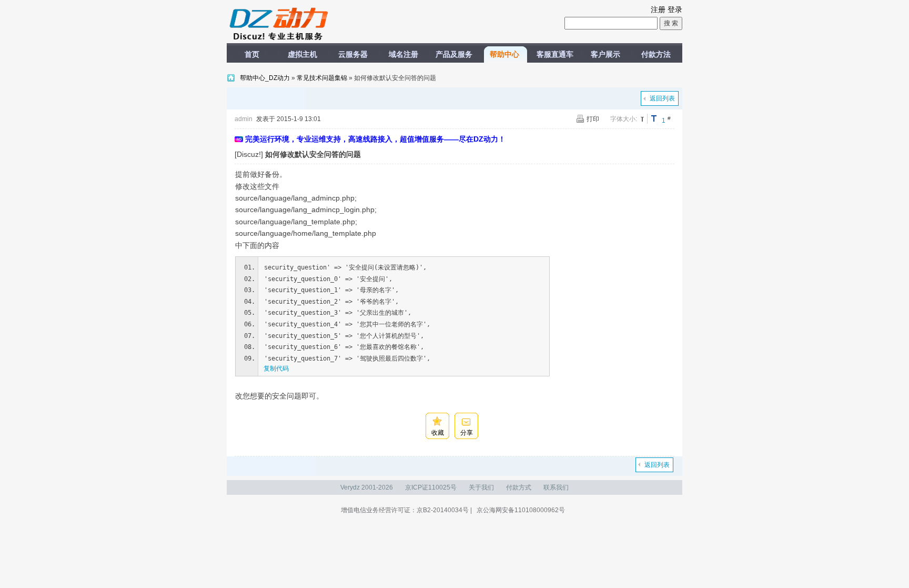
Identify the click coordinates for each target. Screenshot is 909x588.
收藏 (437, 432)
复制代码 (276, 368)
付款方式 (518, 487)
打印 (593, 119)
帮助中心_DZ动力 (265, 78)
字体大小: (623, 119)
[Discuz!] (249, 154)
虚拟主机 (302, 54)
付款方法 (656, 54)
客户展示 (605, 54)
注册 (658, 9)
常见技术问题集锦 (322, 78)
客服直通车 (555, 54)
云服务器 (353, 54)
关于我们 (481, 487)
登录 (675, 9)
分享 (466, 432)
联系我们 (556, 487)
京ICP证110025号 (431, 487)
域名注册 (403, 54)
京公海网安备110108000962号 (521, 510)
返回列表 (662, 98)
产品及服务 (454, 54)
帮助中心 (504, 54)
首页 (252, 54)
